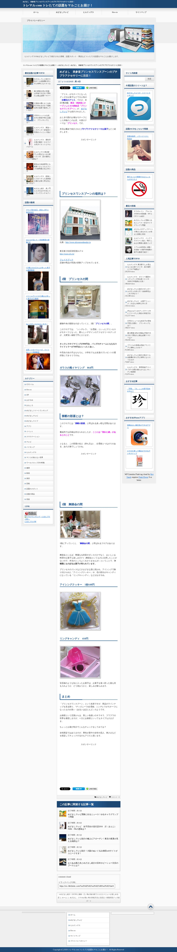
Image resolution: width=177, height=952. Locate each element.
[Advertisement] (88, 160)
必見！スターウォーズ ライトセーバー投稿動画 (37, 351)
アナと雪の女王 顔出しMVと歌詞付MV (37, 211)
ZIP (27, 395)
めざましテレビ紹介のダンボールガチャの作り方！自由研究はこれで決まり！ (139, 291)
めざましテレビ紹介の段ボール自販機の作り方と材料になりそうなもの (38, 82)
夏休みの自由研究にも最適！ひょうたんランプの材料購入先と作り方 (38, 167)
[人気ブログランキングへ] (31, 515)
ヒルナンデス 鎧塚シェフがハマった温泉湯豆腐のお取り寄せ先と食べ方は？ (38, 179)
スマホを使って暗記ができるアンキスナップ (138, 452)
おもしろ (29, 405)
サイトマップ (141, 12)
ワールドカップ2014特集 (35, 463)
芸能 (28, 483)
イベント (29, 431)
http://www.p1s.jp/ (67, 254)
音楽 (28, 499)
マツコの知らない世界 (34, 457)
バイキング (30, 447)
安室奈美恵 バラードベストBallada (138, 137)
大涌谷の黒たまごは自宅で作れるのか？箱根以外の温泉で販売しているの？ (38, 106)
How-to (115, 12)
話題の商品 (30, 494)
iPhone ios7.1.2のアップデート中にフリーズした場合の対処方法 (139, 312)
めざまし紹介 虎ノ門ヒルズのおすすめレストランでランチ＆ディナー (38, 192)
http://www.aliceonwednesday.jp (78, 242)
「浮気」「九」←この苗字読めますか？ (138, 390)
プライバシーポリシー (36, 20)
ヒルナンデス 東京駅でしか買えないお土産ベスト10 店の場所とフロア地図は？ (38, 155)
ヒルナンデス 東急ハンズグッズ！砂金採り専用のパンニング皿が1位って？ (38, 131)
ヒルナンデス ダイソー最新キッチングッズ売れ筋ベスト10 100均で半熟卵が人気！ (139, 279)
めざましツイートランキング (37, 410)
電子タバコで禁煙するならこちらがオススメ (138, 178)
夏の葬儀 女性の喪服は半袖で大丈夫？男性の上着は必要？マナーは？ (38, 94)
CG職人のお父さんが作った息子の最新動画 (38, 269)
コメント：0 (115, 797)
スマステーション (33, 437)
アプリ (28, 426)
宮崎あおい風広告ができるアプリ (138, 426)
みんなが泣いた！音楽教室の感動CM (37, 241)
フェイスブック (66, 260)
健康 (28, 468)
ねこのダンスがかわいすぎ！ (37, 324)
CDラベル (30, 384)
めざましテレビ (62, 12)
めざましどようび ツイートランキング (138, 94)
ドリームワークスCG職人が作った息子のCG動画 (38, 297)
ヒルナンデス (88, 12)
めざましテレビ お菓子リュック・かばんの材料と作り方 (139, 302)
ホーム (36, 12)
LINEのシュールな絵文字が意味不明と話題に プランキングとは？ (38, 118)
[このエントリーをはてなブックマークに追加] (79, 89)
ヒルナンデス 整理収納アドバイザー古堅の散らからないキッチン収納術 (139, 369)
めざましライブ (32, 421)
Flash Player (143, 477)
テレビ (28, 442)
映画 (28, 473)
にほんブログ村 (30, 522)
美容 (28, 478)
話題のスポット (32, 489)
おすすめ (29, 400)
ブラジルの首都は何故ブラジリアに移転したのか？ (139, 346)
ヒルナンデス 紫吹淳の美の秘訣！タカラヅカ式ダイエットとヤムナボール (38, 143)
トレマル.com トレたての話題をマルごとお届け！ (58, 5)
